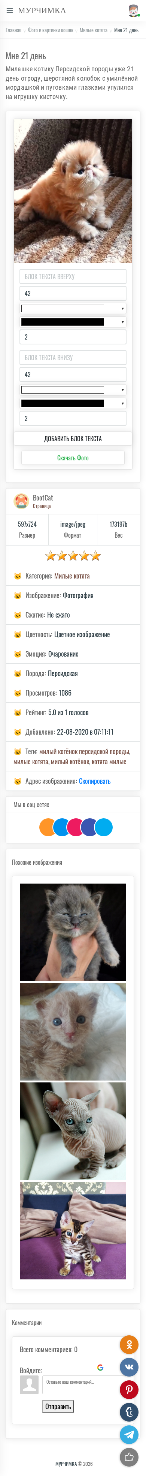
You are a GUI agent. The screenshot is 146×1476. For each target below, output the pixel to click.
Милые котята (93, 30)
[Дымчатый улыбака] (73, 932)
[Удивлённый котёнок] (73, 1032)
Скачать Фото (73, 457)
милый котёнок (70, 761)
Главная (13, 30)
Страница (42, 506)
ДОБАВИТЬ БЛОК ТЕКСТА (73, 438)
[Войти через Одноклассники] (113, 1367)
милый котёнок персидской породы (84, 751)
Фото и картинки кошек (50, 30)
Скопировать (94, 781)
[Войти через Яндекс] (87, 1367)
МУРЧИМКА (66, 1463)
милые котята (30, 761)
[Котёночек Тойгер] (73, 1230)
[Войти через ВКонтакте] (62, 1367)
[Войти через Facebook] (74, 1367)
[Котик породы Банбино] (73, 1131)
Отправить (58, 1406)
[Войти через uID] (49, 1367)
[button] (132, 10)
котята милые (109, 761)
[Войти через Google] (100, 1367)
